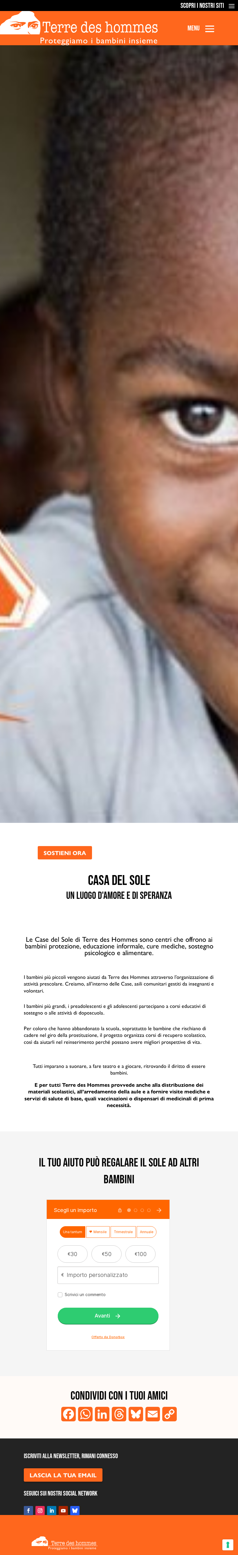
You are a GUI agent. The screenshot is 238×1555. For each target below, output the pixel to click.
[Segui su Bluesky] (75, 1510)
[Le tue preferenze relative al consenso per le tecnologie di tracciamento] (227, 1544)
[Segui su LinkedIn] (51, 1510)
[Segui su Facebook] (28, 1510)
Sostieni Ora (65, 852)
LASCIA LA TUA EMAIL (63, 1475)
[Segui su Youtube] (63, 1510)
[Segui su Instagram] (40, 1510)
